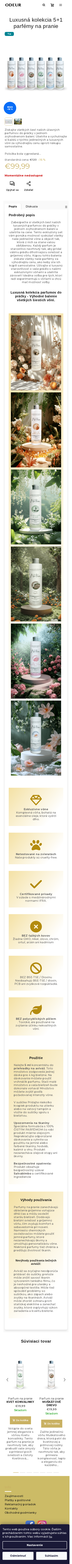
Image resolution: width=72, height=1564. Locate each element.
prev (7, 1379)
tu (50, 1536)
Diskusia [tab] (32, 206)
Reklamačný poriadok (20, 1504)
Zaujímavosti (14, 1496)
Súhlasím (51, 1555)
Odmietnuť (18, 1555)
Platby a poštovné (18, 1500)
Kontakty (11, 1508)
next (64, 1379)
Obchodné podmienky (21, 1512)
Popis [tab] (13, 206)
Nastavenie (35, 1545)
